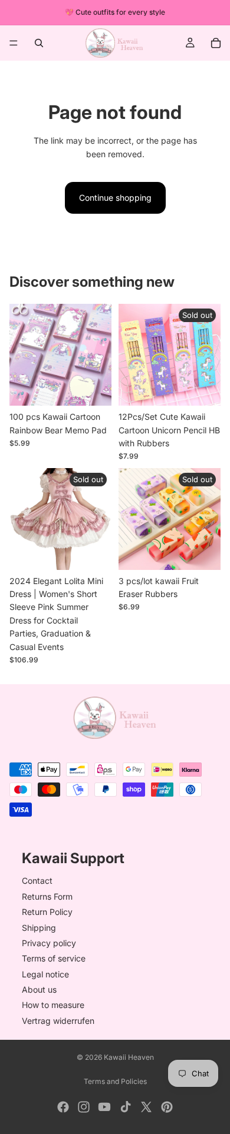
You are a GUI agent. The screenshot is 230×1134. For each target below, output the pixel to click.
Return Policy (47, 912)
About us (39, 989)
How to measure (53, 1005)
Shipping (39, 928)
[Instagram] (84, 1107)
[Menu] (13, 43)
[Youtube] (104, 1107)
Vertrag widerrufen (58, 1021)
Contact (37, 881)
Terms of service (54, 958)
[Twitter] (146, 1107)
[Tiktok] (126, 1107)
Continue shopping (115, 198)
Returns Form (47, 896)
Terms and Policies (115, 1081)
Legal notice (45, 974)
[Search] (39, 43)
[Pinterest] (167, 1107)
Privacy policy (49, 943)
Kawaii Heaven (129, 1057)
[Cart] (216, 43)
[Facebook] (63, 1107)
